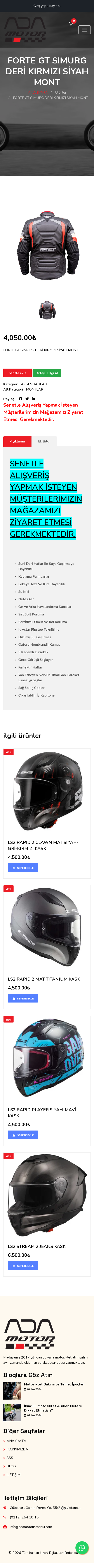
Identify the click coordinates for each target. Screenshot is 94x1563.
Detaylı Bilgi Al (46, 373)
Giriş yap (39, 5)
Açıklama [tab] (17, 441)
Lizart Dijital (49, 1552)
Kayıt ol (55, 5)
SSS (10, 1457)
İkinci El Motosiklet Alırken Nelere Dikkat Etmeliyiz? (53, 1408)
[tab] (44, 441)
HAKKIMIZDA (17, 1449)
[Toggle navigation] (84, 29)
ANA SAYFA (38, 92)
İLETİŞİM (14, 1474)
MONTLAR (34, 389)
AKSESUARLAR (34, 384)
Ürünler (60, 92)
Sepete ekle (17, 373)
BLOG (11, 1466)
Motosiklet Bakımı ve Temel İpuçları (54, 1384)
